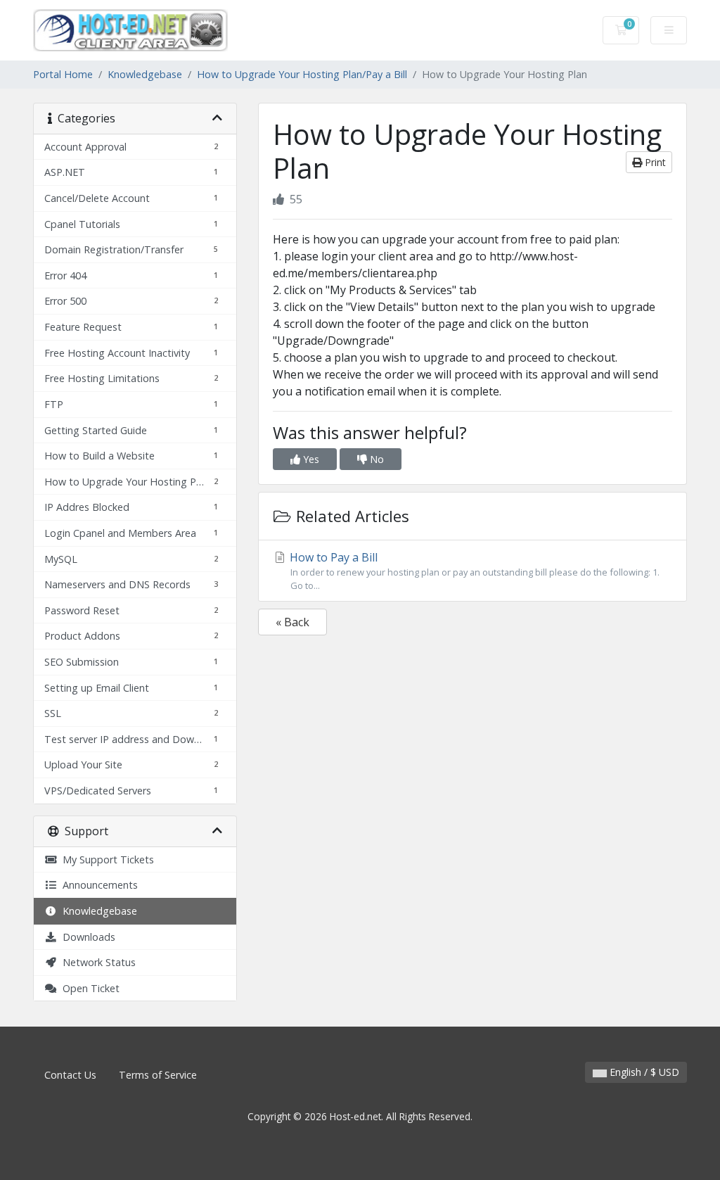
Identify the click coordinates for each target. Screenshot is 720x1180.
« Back (292, 622)
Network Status (96, 962)
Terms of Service (158, 1074)
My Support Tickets (105, 859)
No (375, 459)
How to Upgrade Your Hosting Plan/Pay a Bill (302, 74)
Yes (309, 459)
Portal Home (63, 74)
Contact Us (70, 1074)
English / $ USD (643, 1072)
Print (654, 162)
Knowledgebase (145, 74)
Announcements (97, 885)
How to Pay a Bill (473, 571)
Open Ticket (88, 988)
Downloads (86, 937)
